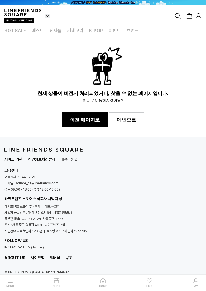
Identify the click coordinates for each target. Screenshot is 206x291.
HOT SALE (15, 30)
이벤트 (114, 30)
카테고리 (75, 30)
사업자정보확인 (63, 213)
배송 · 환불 (69, 159)
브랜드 (132, 30)
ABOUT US (14, 257)
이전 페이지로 (85, 119)
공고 (68, 257)
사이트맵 (37, 257)
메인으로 (126, 119)
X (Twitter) (36, 247)
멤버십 (55, 257)
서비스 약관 (13, 159)
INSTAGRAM (14, 247)
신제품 (55, 30)
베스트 (37, 30)
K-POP (96, 30)
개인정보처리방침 (41, 159)
